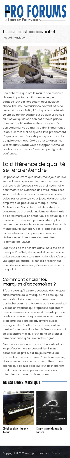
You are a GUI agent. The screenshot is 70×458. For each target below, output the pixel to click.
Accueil (7, 37)
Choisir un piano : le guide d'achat (15, 430)
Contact (57, 453)
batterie (36, 303)
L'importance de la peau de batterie (49, 430)
